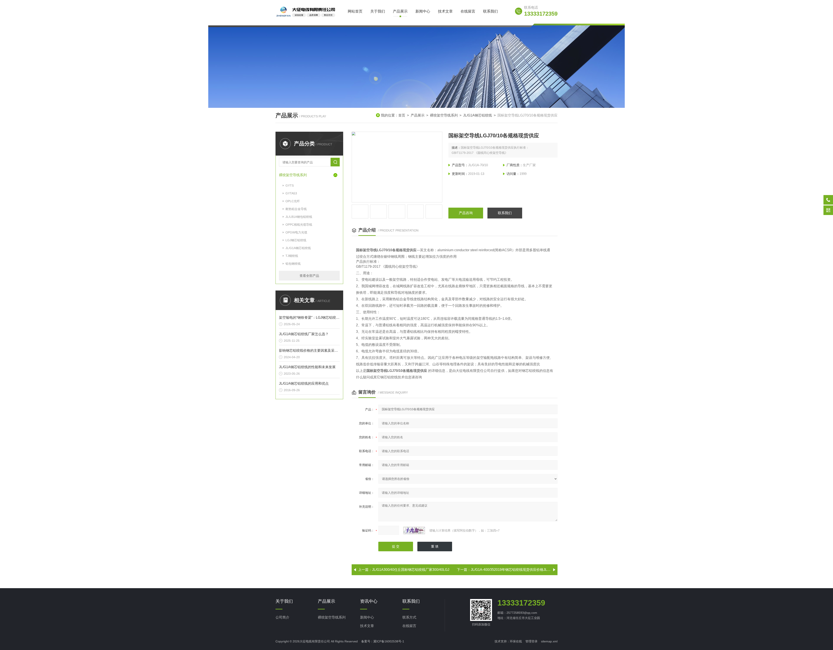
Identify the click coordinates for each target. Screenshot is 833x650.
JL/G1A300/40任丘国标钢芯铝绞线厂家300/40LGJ (410, 569)
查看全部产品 (309, 275)
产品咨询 (466, 213)
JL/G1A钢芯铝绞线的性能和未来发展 (307, 367)
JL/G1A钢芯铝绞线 (477, 115)
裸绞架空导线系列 (444, 115)
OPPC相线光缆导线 (298, 224)
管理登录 (531, 641)
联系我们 (490, 11)
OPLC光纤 (292, 201)
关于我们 (377, 11)
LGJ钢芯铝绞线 (295, 240)
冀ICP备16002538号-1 (388, 641)
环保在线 (516, 641)
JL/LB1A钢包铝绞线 (298, 216)
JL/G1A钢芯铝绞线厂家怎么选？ (304, 334)
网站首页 (355, 11)
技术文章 (445, 11)
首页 (401, 115)
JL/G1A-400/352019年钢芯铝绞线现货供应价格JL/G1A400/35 (518, 569)
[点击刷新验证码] (414, 530)
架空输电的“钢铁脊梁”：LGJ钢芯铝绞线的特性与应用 (309, 317)
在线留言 (468, 11)
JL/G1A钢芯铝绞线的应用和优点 (304, 383)
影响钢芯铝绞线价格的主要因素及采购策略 (309, 350)
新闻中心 (422, 11)
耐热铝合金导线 (296, 209)
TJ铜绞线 (291, 256)
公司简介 (282, 617)
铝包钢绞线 (293, 263)
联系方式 (409, 617)
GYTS (289, 185)
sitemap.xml (549, 641)
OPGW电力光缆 (296, 232)
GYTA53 (291, 193)
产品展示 (400, 11)
